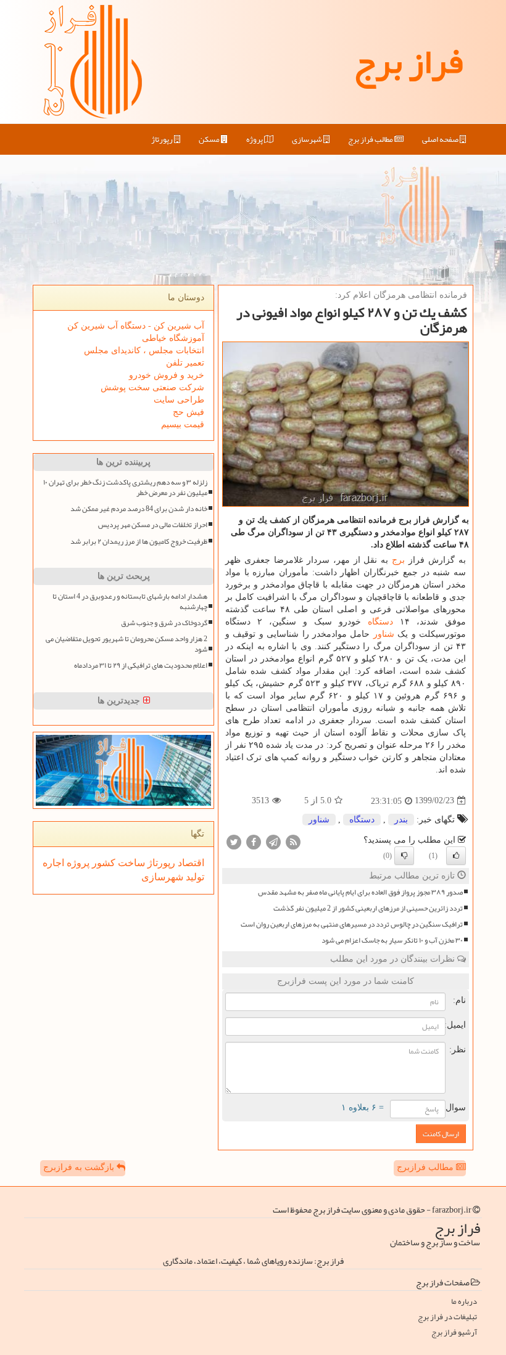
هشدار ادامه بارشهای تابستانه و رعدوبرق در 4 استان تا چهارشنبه (129, 601)
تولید (193, 877)
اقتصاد (189, 863)
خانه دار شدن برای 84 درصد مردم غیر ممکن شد (138, 509)
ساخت (130, 863)
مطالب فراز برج (371, 139)
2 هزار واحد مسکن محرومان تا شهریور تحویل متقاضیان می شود (126, 644)
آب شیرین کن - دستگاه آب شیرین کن (135, 325)
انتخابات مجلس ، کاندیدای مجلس (144, 350)
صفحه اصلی (441, 139)
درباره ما (464, 1302)
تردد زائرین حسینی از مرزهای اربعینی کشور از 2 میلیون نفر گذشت (368, 908)
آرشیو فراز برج (454, 1332)
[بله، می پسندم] (456, 855)
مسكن (210, 139)
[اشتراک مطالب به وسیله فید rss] (293, 841)
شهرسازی (307, 139)
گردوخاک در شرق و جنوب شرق (164, 623)
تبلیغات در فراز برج (447, 1317)
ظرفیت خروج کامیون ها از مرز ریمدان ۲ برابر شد (138, 541)
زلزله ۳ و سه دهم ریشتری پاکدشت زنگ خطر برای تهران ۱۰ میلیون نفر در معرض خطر (125, 487)
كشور (102, 863)
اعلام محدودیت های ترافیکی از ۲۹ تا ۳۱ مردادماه (140, 665)
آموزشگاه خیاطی (173, 338)
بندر (401, 819)
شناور (383, 634)
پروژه (255, 139)
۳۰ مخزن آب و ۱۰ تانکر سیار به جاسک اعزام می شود (392, 940)
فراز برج (408, 61)
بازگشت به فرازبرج (80, 1167)
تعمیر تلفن (185, 362)
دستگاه (380, 621)
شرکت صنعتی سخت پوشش (152, 387)
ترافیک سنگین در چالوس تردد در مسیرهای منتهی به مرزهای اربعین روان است (352, 924)
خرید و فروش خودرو (166, 375)
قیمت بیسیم (182, 424)
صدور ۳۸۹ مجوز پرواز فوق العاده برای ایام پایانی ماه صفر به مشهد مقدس (360, 892)
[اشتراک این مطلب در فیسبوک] (253, 841)
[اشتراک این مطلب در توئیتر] (234, 841)
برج (398, 560)
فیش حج (188, 412)
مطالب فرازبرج (426, 1167)
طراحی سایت (179, 399)
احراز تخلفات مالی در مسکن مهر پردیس (152, 525)
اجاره (53, 863)
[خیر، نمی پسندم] (404, 855)
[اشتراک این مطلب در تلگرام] (273, 841)
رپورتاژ (162, 139)
